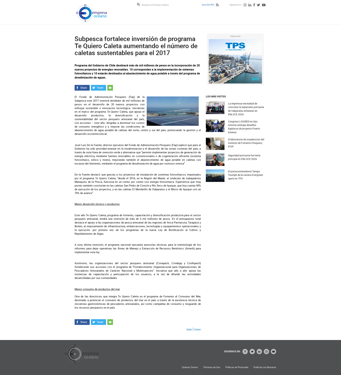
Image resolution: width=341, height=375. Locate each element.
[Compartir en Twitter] (98, 87)
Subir (189, 329)
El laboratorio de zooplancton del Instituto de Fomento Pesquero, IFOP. (246, 143)
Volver (197, 329)
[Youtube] (264, 5)
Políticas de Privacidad (236, 367)
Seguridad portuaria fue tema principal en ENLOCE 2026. (244, 157)
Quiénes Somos (190, 367)
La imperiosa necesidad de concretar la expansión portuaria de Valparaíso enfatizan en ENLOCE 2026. (246, 109)
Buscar (138, 4)
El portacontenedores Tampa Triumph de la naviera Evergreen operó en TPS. (245, 175)
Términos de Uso (211, 367)
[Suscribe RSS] (217, 5)
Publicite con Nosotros (264, 367)
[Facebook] (254, 5)
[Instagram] (245, 5)
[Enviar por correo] (110, 87)
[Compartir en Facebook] (82, 87)
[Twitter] (258, 5)
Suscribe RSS (208, 4)
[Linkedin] (249, 5)
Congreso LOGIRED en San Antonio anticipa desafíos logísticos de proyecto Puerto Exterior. (244, 127)
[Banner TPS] (235, 61)
